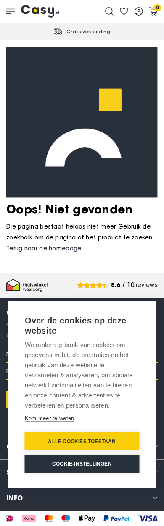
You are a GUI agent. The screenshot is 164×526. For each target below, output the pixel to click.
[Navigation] (10, 11)
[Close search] (109, 11)
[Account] (139, 11)
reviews (147, 285)
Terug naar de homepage (44, 248)
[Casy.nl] (40, 11)
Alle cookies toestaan (82, 441)
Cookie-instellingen (82, 464)
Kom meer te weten (49, 418)
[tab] (82, 497)
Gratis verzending (88, 31)
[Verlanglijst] (124, 11)
